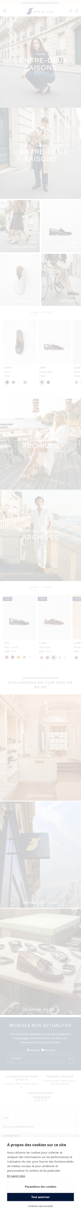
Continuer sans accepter (40, 1206)
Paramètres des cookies (40, 1186)
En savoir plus (16, 1176)
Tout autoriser (40, 1197)
